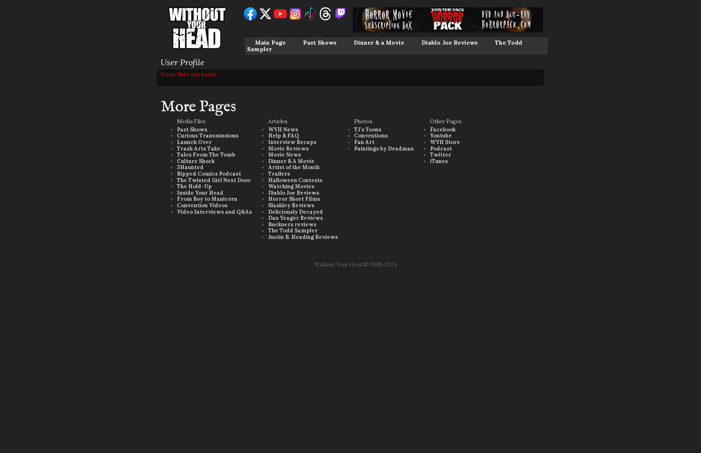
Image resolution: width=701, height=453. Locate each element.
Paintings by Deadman (384, 148)
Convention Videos (202, 205)
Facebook (443, 129)
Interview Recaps (292, 142)
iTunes (439, 161)
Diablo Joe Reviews (449, 42)
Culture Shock (196, 161)
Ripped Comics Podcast (209, 173)
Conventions (371, 135)
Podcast (441, 148)
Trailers (279, 173)
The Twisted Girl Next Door (214, 180)
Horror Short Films (294, 198)
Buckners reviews (292, 224)
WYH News (283, 129)
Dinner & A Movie (291, 161)
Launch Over (194, 142)
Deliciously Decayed (295, 211)
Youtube (441, 135)
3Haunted (190, 167)
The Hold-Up (194, 186)
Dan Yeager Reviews (295, 218)
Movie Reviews (288, 148)
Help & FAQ (283, 135)
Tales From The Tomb (206, 154)
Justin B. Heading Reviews (303, 237)
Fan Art (364, 142)
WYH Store (445, 142)
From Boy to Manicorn (207, 198)
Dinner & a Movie (379, 42)
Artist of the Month (294, 167)
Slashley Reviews (291, 205)
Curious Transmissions (208, 135)
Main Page (270, 42)
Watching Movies (291, 186)
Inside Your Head (200, 192)
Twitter (440, 154)
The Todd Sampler (293, 230)
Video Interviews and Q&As (214, 211)
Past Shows (319, 42)
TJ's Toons (367, 129)
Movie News (284, 154)
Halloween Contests (295, 180)
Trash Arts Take (198, 148)
